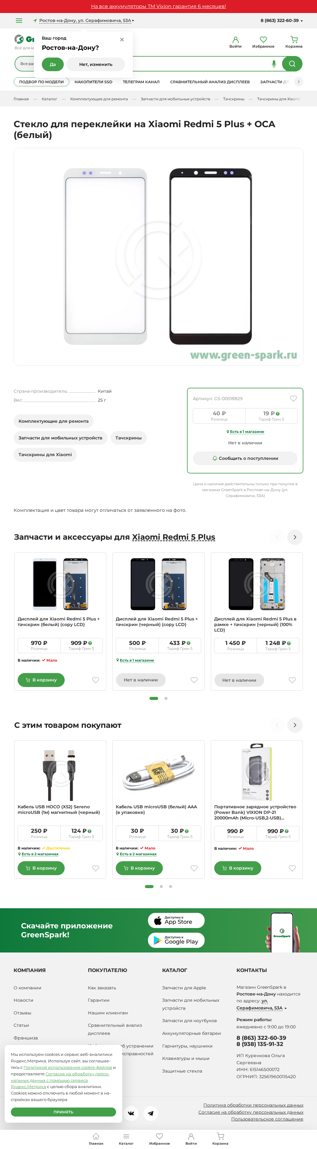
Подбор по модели (41, 82)
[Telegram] (150, 1113)
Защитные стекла (182, 1071)
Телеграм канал (141, 82)
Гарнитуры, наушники (187, 1046)
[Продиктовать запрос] (274, 64)
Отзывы (22, 1013)
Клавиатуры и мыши (186, 1058)
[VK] (131, 1113)
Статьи (21, 1025)
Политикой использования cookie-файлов (68, 1067)
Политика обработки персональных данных (253, 1105)
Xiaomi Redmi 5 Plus (173, 537)
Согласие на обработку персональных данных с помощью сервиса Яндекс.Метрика (60, 1080)
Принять (63, 1112)
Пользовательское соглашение (267, 1119)
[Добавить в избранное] (293, 398)
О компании (27, 988)
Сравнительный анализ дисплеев (210, 82)
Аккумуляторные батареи (191, 1033)
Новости (23, 1000)
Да (53, 64)
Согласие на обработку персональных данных (250, 1112)
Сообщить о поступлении (248, 458)
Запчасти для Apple (184, 988)
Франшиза (26, 1038)
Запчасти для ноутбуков (189, 1020)
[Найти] (292, 63)
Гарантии (99, 1000)
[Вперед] (298, 81)
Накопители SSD (93, 82)
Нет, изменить (95, 64)
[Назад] (277, 537)
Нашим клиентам (108, 1013)
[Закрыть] (122, 39)
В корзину (45, 680)
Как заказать (102, 988)
